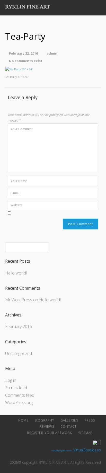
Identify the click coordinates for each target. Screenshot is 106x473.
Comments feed (19, 395)
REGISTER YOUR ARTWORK (49, 433)
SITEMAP (85, 433)
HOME (23, 420)
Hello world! (16, 273)
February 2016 (18, 326)
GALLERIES (69, 420)
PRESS (89, 420)
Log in (10, 380)
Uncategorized (18, 353)
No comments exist (25, 60)
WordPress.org (19, 402)
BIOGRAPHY (44, 420)
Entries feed (16, 388)
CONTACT (68, 426)
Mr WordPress (18, 300)
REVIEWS (47, 426)
